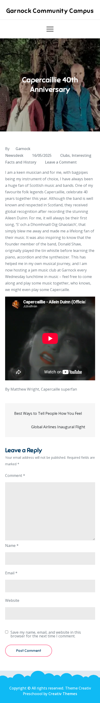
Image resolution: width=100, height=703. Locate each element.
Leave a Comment (61, 162)
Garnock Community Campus (50, 11)
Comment (15, 475)
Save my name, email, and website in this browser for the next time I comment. (45, 634)
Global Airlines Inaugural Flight (58, 426)
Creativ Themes (62, 693)
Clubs (65, 155)
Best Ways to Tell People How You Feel (48, 413)
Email (11, 573)
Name (12, 545)
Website (12, 600)
